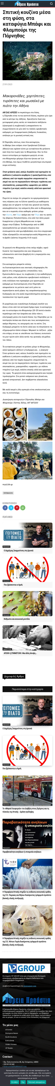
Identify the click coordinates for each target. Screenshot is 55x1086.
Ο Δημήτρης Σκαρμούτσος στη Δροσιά (18, 550)
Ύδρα (37, 214)
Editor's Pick (7, 649)
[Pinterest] (16, 507)
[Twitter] (11, 507)
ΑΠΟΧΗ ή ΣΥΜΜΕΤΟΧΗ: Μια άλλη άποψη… (20, 653)
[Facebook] (5, 507)
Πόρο (18, 214)
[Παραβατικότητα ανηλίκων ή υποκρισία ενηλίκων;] (27, 834)
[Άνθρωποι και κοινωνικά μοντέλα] (27, 603)
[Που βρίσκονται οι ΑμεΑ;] (27, 569)
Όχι (23, 1082)
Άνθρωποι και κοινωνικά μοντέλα (17, 619)
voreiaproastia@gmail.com (15, 1066)
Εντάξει (15, 1082)
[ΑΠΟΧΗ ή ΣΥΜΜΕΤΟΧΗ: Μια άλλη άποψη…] (27, 637)
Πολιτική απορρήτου (36, 1082)
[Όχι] (52, 1076)
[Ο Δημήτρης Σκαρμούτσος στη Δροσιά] (27, 535)
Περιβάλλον (8, 493)
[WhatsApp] (22, 507)
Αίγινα (9, 214)
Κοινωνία (6, 547)
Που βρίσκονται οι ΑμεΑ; (13, 584)
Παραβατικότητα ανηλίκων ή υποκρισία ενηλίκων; (22, 851)
